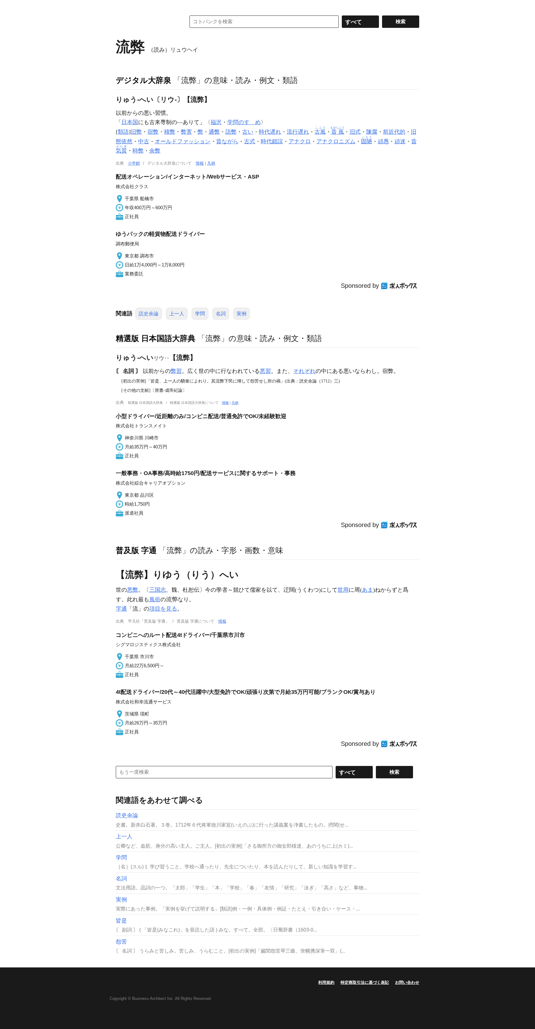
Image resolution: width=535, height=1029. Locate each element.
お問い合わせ (407, 982)
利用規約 (326, 982)
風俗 (154, 599)
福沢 (216, 122)
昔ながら (227, 141)
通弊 (214, 132)
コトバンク (146, 21)
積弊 (169, 132)
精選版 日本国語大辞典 (155, 338)
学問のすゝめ (244, 122)
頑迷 (400, 141)
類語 (123, 132)
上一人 (176, 313)
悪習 (265, 371)
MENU (122, 6)
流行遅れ (298, 132)
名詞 (221, 313)
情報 (200, 163)
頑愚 (383, 141)
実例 (241, 313)
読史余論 (149, 313)
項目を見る (163, 609)
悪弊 (132, 590)
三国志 (157, 590)
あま (367, 590)
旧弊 (136, 132)
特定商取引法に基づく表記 (365, 982)
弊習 (176, 371)
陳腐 (371, 132)
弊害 (186, 132)
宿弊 (153, 132)
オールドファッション (183, 141)
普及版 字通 (136, 550)
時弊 (138, 151)
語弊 (231, 132)
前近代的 (394, 132)
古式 (249, 141)
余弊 (154, 151)
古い (247, 132)
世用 (343, 590)
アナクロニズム (335, 141)
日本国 (129, 122)
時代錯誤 (272, 141)
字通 (121, 609)
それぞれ (304, 371)
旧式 (355, 132)
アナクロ (300, 141)
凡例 (211, 163)
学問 (200, 313)
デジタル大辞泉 (143, 80)
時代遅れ (270, 132)
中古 (143, 141)
